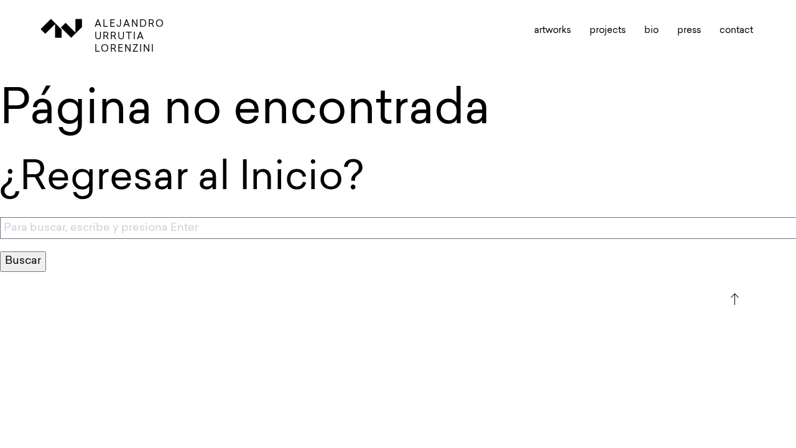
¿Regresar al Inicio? (181, 179)
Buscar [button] (23, 261)
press (689, 30)
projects (608, 30)
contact (736, 30)
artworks (552, 30)
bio (651, 30)
